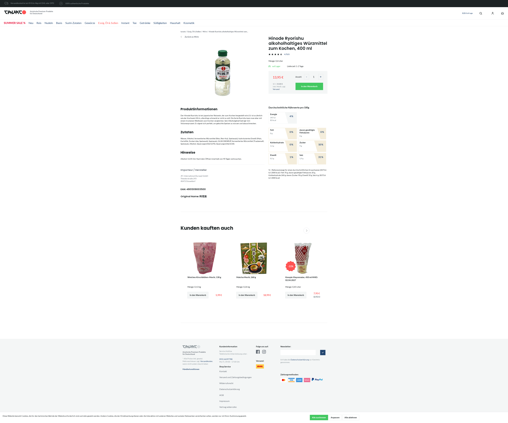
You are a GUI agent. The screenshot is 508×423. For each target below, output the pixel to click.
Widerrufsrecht (226, 383)
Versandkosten (206, 361)
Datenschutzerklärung (229, 389)
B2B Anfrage (467, 13)
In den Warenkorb (309, 86)
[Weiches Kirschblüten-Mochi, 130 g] (205, 258)
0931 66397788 (225, 359)
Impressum (224, 401)
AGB (221, 395)
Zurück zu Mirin (192, 37)
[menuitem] (479, 13)
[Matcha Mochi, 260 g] (254, 258)
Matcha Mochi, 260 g (246, 277)
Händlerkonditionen (191, 369)
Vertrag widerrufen (228, 407)
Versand (276, 89)
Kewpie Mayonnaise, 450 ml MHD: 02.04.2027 (301, 278)
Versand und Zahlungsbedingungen (235, 377)
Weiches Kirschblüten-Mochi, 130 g (204, 277)
